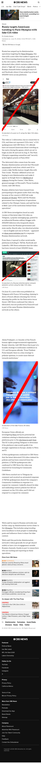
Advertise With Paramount (10, 729)
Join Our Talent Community (11, 733)
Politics (35, 7)
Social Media (31, 622)
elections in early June (27, 440)
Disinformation (10, 622)
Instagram (5, 671)
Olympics (8, 528)
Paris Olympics (27, 54)
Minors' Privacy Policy (9, 695)
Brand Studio (6, 714)
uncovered (6, 167)
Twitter (27, 625)
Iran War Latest (7, 649)
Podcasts (5, 708)
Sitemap (4, 717)
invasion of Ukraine (9, 198)
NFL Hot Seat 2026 (8, 652)
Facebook (5, 667)
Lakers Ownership (8, 655)
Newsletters (6, 705)
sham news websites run (14, 233)
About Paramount (8, 726)
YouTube (5, 664)
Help (3, 736)
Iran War (8, 7)
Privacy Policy (6, 683)
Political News (6, 646)
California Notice (7, 686)
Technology (21, 622)
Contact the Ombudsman (10, 742)
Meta (14, 435)
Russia (15, 625)
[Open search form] (38, 2)
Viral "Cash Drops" (19, 7)
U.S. (3, 7)
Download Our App (8, 711)
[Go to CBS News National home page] (20, 2)
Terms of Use (6, 692)
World (29, 7)
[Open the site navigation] (8, 2)
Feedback (5, 739)
